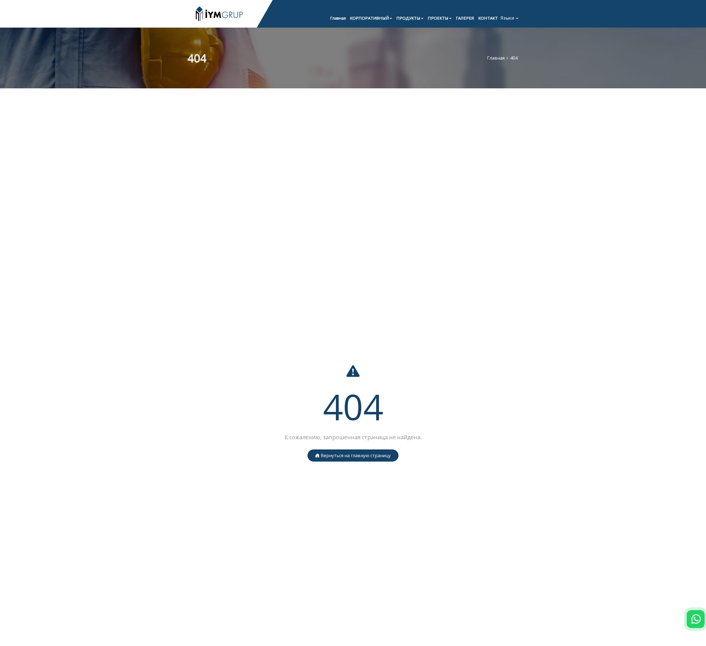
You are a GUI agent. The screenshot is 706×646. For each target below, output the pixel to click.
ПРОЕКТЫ (438, 18)
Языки (508, 18)
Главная (338, 18)
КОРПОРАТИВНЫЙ (369, 18)
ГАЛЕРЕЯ (465, 18)
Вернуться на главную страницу (355, 455)
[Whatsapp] (696, 619)
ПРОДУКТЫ (408, 18)
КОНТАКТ (488, 18)
